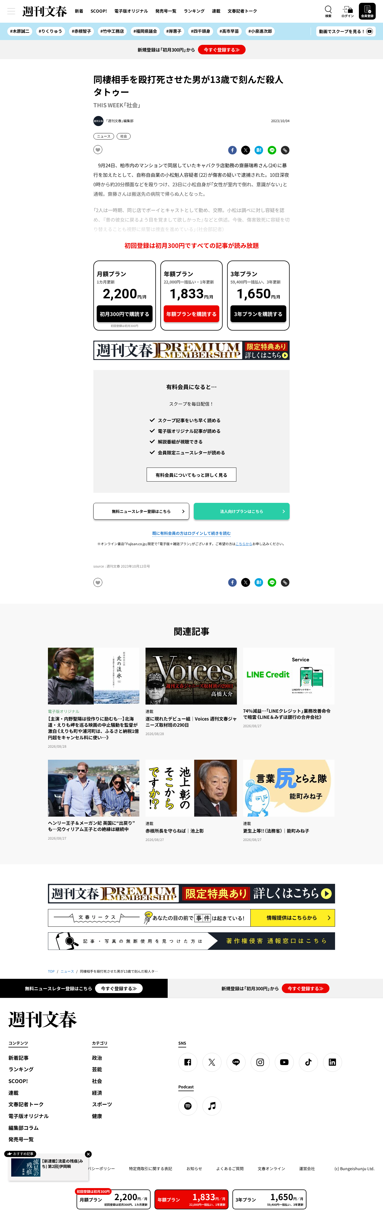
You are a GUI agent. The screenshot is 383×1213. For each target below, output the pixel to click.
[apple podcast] (212, 1106)
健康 (97, 1116)
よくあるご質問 (230, 1168)
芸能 (97, 1069)
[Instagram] (260, 1062)
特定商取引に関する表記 (150, 1168)
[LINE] (236, 1062)
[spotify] (187, 1106)
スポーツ (102, 1104)
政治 (97, 1057)
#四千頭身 (200, 31)
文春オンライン (271, 1168)
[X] (212, 1062)
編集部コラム (23, 1127)
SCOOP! (99, 11)
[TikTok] (308, 1062)
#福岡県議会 (145, 31)
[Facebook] (187, 1062)
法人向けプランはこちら (241, 511)
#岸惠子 (173, 31)
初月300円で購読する (124, 314)
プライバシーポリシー (95, 1168)
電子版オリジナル (131, 11)
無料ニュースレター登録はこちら (141, 511)
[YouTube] (284, 1062)
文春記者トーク (242, 11)
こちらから (244, 543)
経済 (97, 1092)
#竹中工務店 (112, 31)
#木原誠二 (19, 31)
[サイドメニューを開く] (11, 11)
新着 (79, 11)
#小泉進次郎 (260, 31)
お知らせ (194, 1168)
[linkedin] (332, 1062)
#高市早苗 (229, 31)
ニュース (103, 136)
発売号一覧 (165, 11)
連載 (216, 11)
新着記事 (18, 1057)
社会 (123, 136)
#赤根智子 (81, 31)
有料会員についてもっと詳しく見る (191, 474)
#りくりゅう (50, 31)
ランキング (194, 11)
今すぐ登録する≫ (222, 49)
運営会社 (307, 1168)
